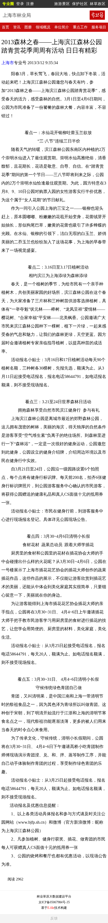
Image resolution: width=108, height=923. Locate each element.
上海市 (7, 62)
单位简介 (61, 27)
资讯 (16, 27)
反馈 (54, 918)
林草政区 (98, 4)
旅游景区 (62, 4)
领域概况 (43, 27)
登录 (20, 4)
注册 (30, 4)
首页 (5, 27)
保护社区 (80, 4)
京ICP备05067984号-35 (54, 902)
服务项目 (98, 27)
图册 (28, 27)
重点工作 (80, 27)
